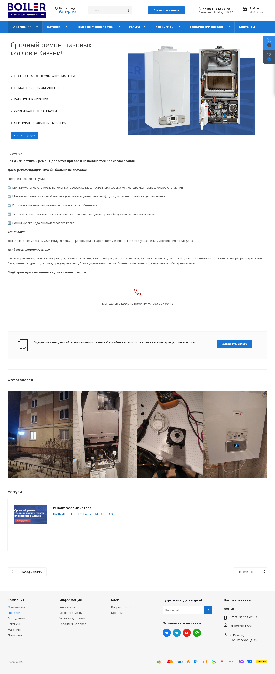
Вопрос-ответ (121, 607)
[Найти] (127, 10)
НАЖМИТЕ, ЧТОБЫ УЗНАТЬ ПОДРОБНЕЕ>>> (83, 514)
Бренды (117, 613)
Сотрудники (16, 618)
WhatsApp (197, 633)
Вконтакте (167, 633)
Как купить (67, 607)
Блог (115, 600)
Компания (16, 600)
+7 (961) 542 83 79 (216, 8)
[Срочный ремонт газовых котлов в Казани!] (40, 434)
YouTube (187, 633)
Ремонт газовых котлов (72, 508)
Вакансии (14, 624)
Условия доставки (72, 618)
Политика (15, 635)
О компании (16, 607)
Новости (14, 613)
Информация (70, 600)
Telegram (177, 633)
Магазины (15, 629)
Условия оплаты (70, 613)
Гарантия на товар (72, 624)
